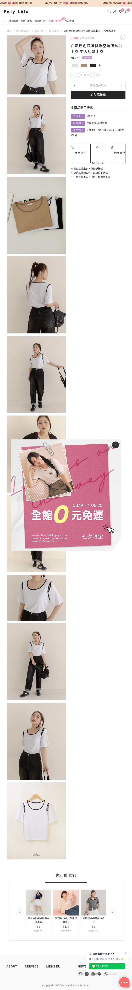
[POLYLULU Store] (80, 974)
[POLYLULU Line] (99, 974)
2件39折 (87, 57)
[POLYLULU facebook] (87, 974)
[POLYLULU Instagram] (93, 974)
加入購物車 (98, 95)
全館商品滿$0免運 (97, 123)
